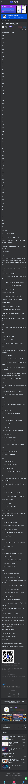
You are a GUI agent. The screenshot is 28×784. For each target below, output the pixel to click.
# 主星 (13, 686)
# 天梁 (8, 686)
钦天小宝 (7, 26)
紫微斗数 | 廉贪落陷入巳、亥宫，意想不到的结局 (17, 743)
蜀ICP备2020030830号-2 (18, 775)
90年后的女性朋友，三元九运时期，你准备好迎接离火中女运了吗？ (17, 760)
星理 (12, 775)
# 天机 (4, 686)
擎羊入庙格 (11, 753)
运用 (5, 20)
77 (12, 709)
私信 (25, 27)
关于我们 (19, 773)
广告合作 (14, 773)
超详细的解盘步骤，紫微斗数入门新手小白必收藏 (17, 748)
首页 (3, 20)
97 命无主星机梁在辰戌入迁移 (10, 24)
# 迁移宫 (17, 686)
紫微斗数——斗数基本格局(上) (15, 765)
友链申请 (9, 773)
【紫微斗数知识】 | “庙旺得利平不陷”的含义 (17, 737)
